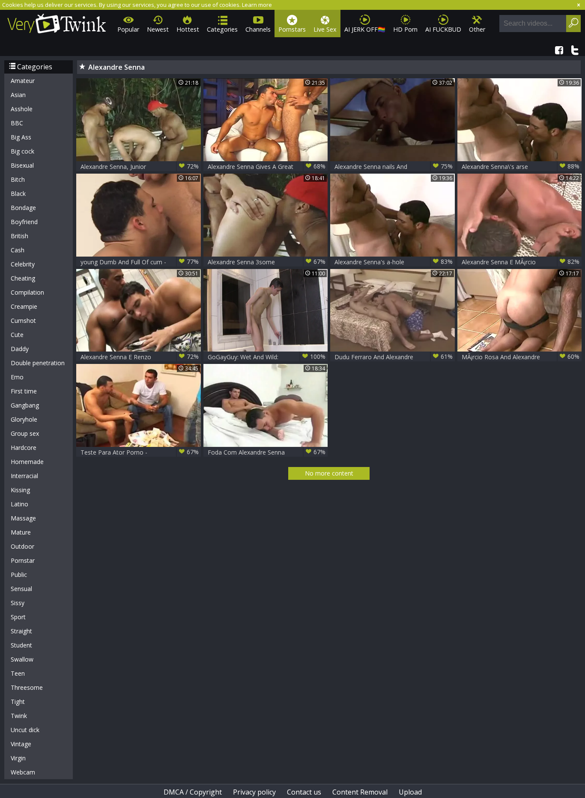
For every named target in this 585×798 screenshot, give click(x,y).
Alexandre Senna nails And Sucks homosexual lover (393, 166)
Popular (128, 29)
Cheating (23, 278)
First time (24, 391)
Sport (18, 617)
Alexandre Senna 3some (267, 261)
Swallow (22, 659)
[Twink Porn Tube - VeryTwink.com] (56, 22)
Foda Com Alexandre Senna (267, 452)
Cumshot (23, 320)
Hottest (187, 29)
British (19, 236)
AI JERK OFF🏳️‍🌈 (364, 29)
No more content (329, 473)
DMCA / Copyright (193, 792)
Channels (258, 29)
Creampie (24, 306)
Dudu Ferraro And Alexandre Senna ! (393, 356)
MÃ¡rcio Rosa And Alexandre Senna (521, 356)
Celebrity (23, 264)
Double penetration (38, 363)
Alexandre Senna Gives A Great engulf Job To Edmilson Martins (267, 166)
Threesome (27, 687)
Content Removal (360, 792)
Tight (18, 702)
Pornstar (23, 560)
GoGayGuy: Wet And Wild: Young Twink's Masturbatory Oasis (267, 356)
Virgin (18, 758)
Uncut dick (25, 730)
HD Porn (405, 29)
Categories (222, 29)
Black (18, 193)
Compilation (27, 292)
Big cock (22, 151)
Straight (21, 631)
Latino (19, 504)
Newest (158, 29)
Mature (21, 532)
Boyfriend (24, 222)
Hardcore (23, 447)
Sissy (17, 603)
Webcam (23, 772)
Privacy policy (254, 792)
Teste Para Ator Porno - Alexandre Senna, (140, 452)
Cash (17, 250)
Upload (410, 792)
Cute (17, 335)
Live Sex (325, 29)
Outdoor (22, 546)
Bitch (18, 179)
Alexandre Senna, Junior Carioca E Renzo (140, 166)
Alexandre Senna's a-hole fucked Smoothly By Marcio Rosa (393, 261)
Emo (17, 377)
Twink (19, 716)
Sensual (21, 589)
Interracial (24, 476)
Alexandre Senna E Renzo (140, 356)
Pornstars (292, 29)
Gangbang (25, 405)
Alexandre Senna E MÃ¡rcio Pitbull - (521, 261)
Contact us (304, 792)
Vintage (21, 744)
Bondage (23, 208)
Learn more (257, 5)
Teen (18, 673)
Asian (18, 95)
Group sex (25, 433)
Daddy (20, 349)
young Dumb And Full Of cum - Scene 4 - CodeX (140, 261)
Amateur (23, 81)
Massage (23, 518)
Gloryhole (24, 419)
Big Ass (21, 137)
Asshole (22, 109)
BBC (17, 123)
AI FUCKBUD (443, 29)
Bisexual (22, 165)
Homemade (27, 462)
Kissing (20, 490)
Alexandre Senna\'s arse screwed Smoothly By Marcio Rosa (521, 166)
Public (19, 574)
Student (21, 645)
